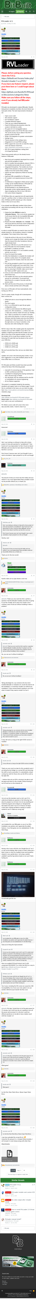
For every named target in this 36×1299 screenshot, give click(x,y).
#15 (34, 869)
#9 (34, 669)
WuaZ (6, 1194)
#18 (34, 1049)
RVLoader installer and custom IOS (23, 1192)
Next (18, 1170)
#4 (34, 471)
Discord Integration (11, 1296)
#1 (34, 57)
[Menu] (2, 11)
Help (31, 1290)
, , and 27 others (17, 412)
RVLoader (11, 1186)
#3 (34, 439)
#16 (34, 932)
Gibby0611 (7, 1213)
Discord (4, 1281)
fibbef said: (5, 935)
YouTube (4, 1284)
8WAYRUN (26, 1294)
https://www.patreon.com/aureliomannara (17, 390)
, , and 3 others (15, 484)
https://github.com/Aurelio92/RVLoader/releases (15, 397)
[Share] (31, 57)
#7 (34, 595)
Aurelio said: (6, 673)
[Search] (34, 11)
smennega (7, 1203)
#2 (34, 424)
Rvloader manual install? (13, 1219)
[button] (26, 11)
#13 (34, 821)
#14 (34, 845)
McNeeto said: (6, 973)
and (11, 657)
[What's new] (30, 11)
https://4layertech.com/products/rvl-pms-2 (17, 147)
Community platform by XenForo (18, 1293)
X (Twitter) (4, 1282)
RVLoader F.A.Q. (15, 1185)
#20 (34, 1127)
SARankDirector (9, 1221)
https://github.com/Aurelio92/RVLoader (20, 399)
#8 (34, 640)
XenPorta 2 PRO (11, 1294)
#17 (34, 1005)
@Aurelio (4, 474)
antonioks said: (6, 643)
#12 (34, 795)
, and (12, 833)
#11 (34, 757)
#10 (34, 724)
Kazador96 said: (7, 949)
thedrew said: (6, 542)
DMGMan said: (6, 522)
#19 (34, 1081)
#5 (34, 519)
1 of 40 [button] (13, 1170)
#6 (34, 575)
